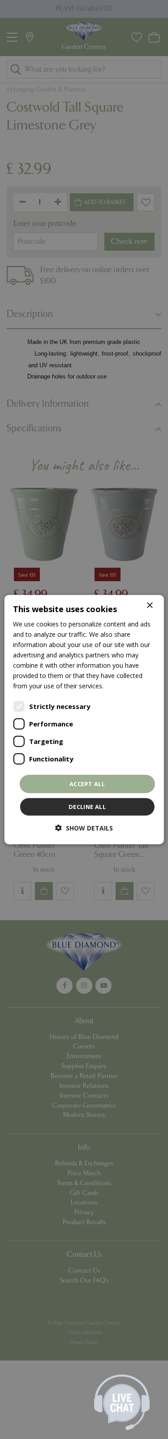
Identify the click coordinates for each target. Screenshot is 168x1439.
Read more (121, 686)
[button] (84, 828)
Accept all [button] (87, 783)
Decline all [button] (87, 807)
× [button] (149, 605)
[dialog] (84, 719)
